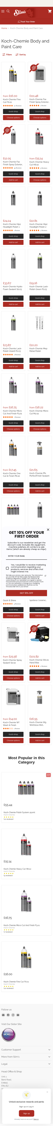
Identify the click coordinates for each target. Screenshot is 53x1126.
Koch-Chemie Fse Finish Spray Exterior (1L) (12, 164)
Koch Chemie (9, 815)
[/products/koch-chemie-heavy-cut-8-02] (39, 136)
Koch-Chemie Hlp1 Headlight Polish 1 (12, 225)
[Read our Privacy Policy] (45, 575)
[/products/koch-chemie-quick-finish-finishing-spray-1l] (39, 509)
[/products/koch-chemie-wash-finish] (13, 697)
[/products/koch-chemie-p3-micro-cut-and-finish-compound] (13, 385)
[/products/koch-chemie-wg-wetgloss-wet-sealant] (39, 697)
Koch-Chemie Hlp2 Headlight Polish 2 (38, 225)
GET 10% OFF (26, 593)
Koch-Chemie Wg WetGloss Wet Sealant (37, 725)
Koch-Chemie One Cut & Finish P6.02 (12, 474)
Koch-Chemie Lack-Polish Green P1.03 (38, 288)
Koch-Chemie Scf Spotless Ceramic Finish (37, 600)
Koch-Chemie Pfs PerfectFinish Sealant (39, 474)
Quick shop (13, 111)
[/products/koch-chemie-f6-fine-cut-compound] (13, 74)
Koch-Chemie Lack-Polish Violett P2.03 (12, 349)
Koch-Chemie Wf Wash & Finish (11, 723)
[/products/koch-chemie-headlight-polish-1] (13, 198)
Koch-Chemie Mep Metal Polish (38, 349)
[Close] (48, 529)
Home (4, 28)
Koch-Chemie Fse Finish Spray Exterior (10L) (39, 102)
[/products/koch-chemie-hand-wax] (39, 634)
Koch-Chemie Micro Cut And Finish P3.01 (12, 412)
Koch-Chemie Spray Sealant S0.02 (12, 661)
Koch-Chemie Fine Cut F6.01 (16, 982)
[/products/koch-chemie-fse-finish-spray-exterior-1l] (13, 136)
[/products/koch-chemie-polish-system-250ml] (13, 509)
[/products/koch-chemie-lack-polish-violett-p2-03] (13, 323)
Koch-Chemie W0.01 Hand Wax (39, 661)
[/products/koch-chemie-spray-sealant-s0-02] (13, 634)
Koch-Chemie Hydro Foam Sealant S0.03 (12, 288)
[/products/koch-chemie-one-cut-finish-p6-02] (13, 448)
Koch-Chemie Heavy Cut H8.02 (17, 869)
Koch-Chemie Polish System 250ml (19, 812)
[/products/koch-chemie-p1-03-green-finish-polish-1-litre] (39, 261)
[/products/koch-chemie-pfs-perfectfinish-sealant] (39, 448)
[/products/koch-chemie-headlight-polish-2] (39, 198)
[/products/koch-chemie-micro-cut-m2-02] (39, 385)
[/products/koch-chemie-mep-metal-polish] (39, 323)
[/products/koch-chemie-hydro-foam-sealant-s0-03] (13, 261)
